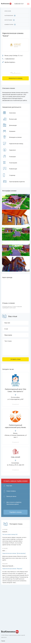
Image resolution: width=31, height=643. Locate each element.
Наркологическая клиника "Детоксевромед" (14, 553)
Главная (3, 640)
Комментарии (10, 24)
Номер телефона (11, 491)
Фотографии (9, 20)
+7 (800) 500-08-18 (9, 59)
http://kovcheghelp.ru (10, 62)
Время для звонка (11, 496)
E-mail (6, 329)
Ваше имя (7, 322)
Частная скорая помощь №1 (10, 534)
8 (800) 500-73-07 (19, 3)
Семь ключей (15, 457)
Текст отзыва (8, 341)
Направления (10, 15)
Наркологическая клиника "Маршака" (12, 568)
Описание (8, 11)
